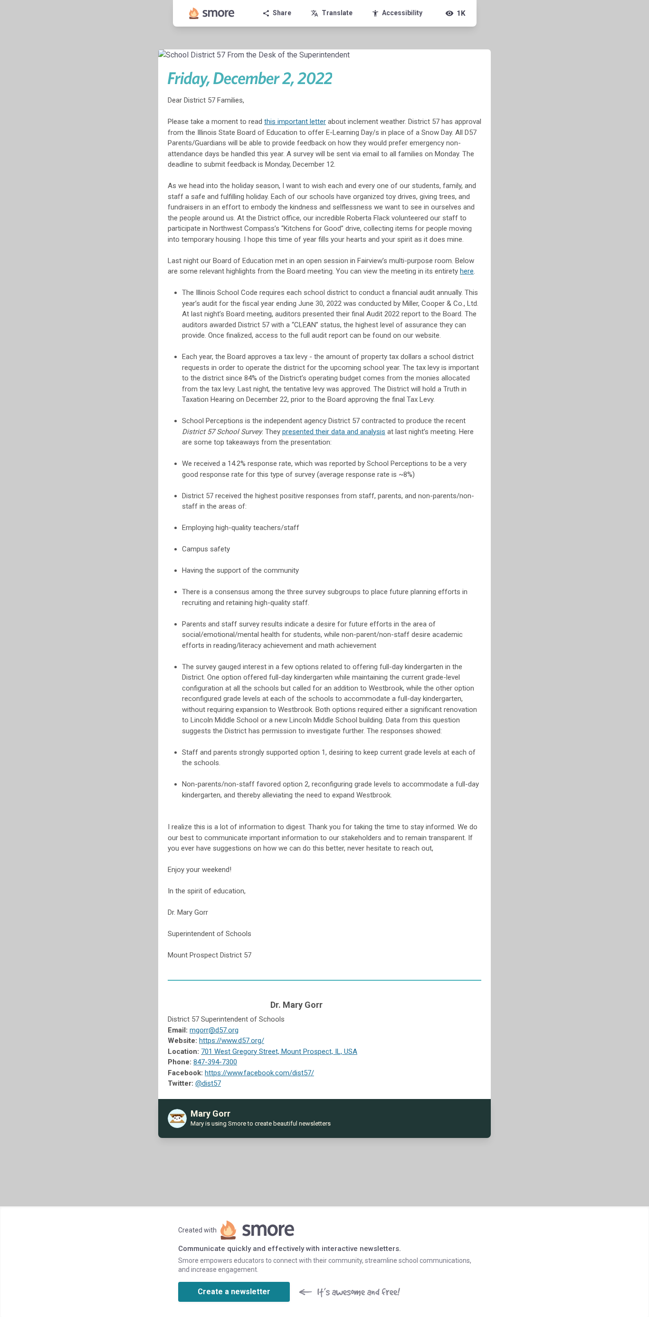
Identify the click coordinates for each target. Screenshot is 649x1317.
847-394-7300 (215, 1062)
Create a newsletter (234, 1291)
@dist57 (208, 1083)
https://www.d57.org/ (231, 1040)
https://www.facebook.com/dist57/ (259, 1073)
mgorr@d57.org (214, 1030)
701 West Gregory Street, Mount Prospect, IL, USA (279, 1051)
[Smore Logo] (211, 13)
